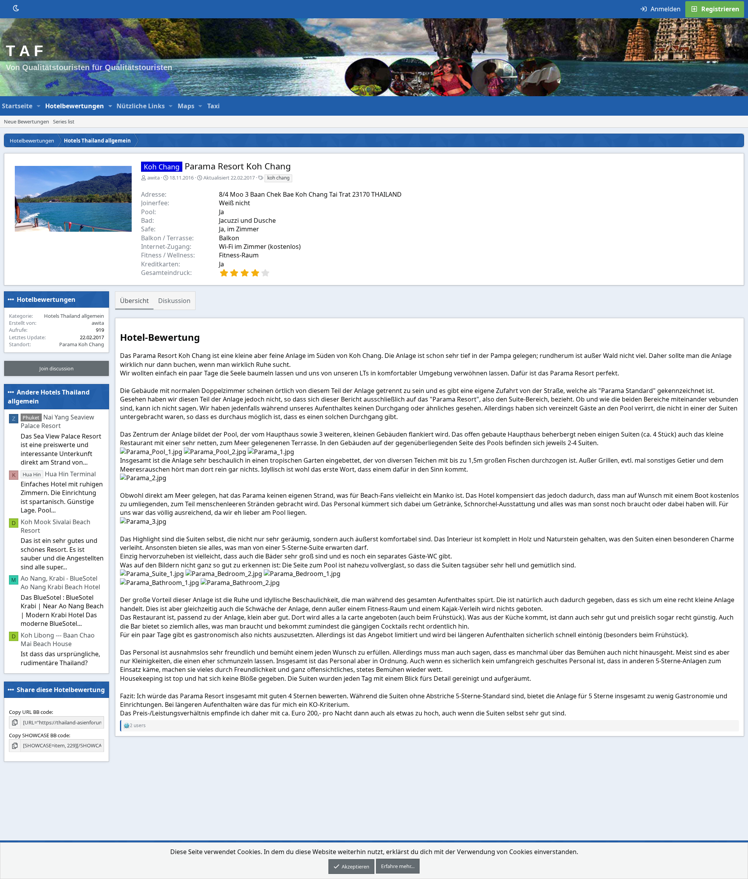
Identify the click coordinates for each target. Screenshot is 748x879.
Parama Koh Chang (81, 344)
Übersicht (134, 300)
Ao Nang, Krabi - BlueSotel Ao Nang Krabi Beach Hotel (60, 582)
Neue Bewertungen (26, 121)
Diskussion (174, 300)
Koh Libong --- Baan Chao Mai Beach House (58, 639)
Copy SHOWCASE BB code (39, 735)
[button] (38, 106)
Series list (63, 121)
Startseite (17, 106)
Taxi (213, 106)
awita (153, 177)
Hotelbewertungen (74, 106)
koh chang (278, 177)
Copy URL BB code (30, 711)
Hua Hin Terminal (59, 474)
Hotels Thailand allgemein (74, 315)
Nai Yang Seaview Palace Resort (57, 421)
